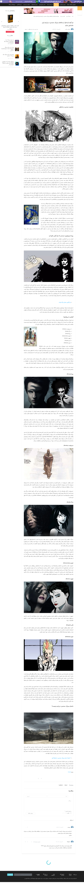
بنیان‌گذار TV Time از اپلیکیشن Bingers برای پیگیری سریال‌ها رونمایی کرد (8, 63)
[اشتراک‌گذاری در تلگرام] (24, 778)
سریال (66, 785)
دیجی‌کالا (75, 874)
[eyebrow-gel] (48, 11)
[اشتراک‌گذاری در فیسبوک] (31, 778)
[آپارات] (14, 878)
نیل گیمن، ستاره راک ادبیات (65, 302)
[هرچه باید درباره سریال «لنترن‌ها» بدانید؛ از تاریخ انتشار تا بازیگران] (17, 49)
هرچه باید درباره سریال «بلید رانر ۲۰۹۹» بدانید (8, 55)
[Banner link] (42, 1)
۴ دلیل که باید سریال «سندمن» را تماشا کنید (61, 758)
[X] (12, 878)
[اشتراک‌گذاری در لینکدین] (33, 778)
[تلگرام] (7, 878)
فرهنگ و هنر (68, 16)
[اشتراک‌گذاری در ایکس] (29, 778)
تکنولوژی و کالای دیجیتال (71, 4)
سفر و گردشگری (34, 4)
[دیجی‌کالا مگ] (79, 8)
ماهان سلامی (67, 29)
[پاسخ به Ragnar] (29, 841)
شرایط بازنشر (70, 875)
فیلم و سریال (62, 16)
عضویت (10, 874)
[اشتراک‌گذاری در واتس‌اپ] (26, 778)
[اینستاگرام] (10, 878)
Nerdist (69, 772)
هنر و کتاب (56, 4)
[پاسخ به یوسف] (29, 827)
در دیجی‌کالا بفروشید (45, 875)
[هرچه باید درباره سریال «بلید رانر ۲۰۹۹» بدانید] (17, 56)
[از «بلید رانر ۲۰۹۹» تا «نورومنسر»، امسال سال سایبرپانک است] (17, 42)
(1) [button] (36, 841)
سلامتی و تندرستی (26, 4)
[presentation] (18, 21)
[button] (40, 778)
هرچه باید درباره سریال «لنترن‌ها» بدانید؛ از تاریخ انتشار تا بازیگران (7, 49)
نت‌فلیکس (60, 785)
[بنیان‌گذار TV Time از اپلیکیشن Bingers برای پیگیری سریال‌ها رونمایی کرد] (17, 64)
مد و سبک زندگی (50, 4)
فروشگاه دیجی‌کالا (12, 4)
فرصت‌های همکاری (62, 875)
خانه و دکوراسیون (42, 4)
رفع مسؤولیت (53, 875)
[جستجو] (80, 13)
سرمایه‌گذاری (19, 4)
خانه (72, 16)
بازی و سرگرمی (62, 4)
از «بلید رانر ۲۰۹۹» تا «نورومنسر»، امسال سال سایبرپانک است (9, 41)
